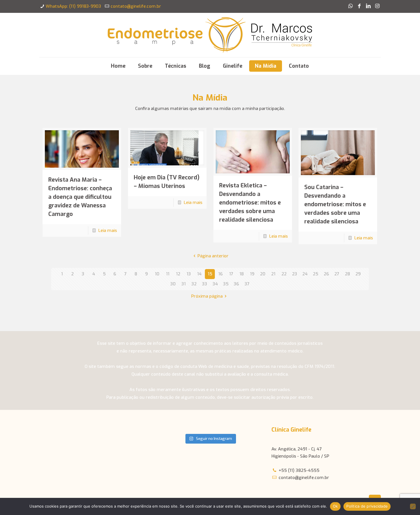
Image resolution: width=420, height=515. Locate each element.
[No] (413, 506)
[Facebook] (359, 6)
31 (183, 284)
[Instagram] (377, 6)
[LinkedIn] (368, 6)
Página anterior (213, 256)
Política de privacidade (367, 506)
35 (226, 284)
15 (210, 274)
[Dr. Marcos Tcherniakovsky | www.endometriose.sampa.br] (210, 35)
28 (347, 274)
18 (241, 274)
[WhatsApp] (350, 6)
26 (326, 274)
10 (157, 274)
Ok (335, 506)
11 (167, 274)
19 (252, 274)
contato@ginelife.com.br (136, 6)
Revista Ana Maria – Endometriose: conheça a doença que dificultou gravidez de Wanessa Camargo (80, 197)
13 (189, 274)
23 (294, 274)
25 (315, 274)
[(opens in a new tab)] (82, 149)
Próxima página (207, 296)
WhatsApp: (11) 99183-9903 (73, 6)
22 (284, 274)
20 (262, 274)
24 (305, 274)
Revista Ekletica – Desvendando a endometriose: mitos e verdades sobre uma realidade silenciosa (250, 203)
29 (358, 274)
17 (231, 274)
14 (199, 274)
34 (215, 284)
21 (273, 274)
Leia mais (107, 230)
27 (336, 274)
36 (236, 284)
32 (194, 284)
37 (247, 284)
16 (220, 274)
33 (204, 284)
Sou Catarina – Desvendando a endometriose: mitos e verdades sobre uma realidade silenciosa (335, 204)
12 (178, 274)
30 (173, 284)
